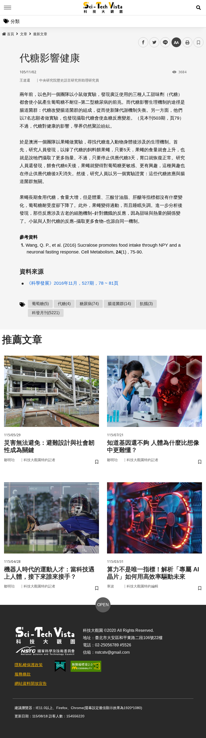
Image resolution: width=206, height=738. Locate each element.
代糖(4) (64, 304)
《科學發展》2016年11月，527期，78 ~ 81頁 (72, 283)
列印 (187, 42)
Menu (7, 7)
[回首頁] (103, 7)
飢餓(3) (146, 304)
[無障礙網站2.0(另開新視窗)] (86, 666)
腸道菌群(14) (119, 304)
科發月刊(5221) (46, 313)
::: (3, 33)
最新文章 (40, 34)
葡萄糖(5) (40, 304)
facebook (143, 42)
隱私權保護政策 (29, 665)
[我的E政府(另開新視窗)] (60, 666)
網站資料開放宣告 (31, 683)
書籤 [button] (198, 42)
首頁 (10, 34)
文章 (23, 34)
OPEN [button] (103, 605)
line (164, 42)
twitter (154, 42)
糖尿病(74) (89, 304)
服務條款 (23, 674)
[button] (198, 7)
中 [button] (176, 42)
